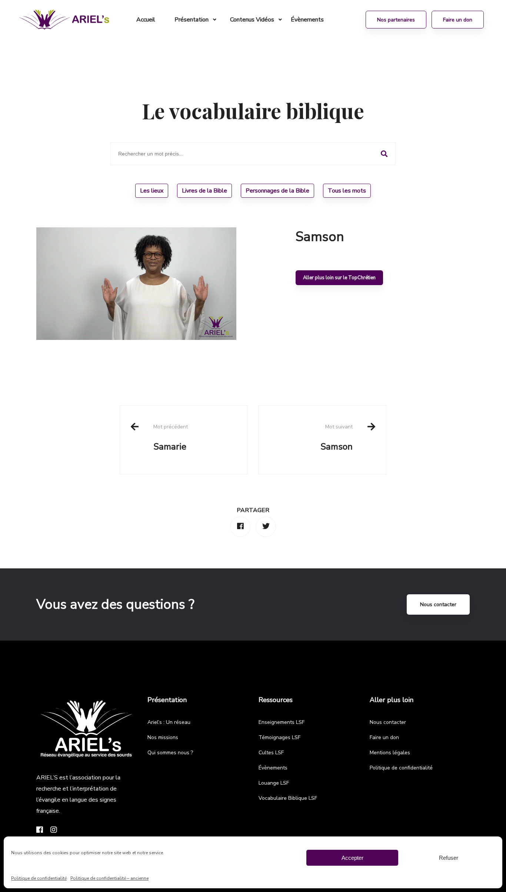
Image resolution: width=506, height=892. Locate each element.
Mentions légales (390, 752)
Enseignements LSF (281, 722)
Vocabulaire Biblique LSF (288, 798)
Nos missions (162, 737)
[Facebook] (240, 527)
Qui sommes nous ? (170, 752)
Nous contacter (438, 604)
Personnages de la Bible (277, 191)
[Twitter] (266, 527)
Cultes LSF (271, 752)
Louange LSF (274, 782)
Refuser (448, 858)
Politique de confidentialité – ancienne (109, 878)
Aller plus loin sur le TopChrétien (339, 277)
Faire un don (384, 737)
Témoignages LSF (279, 737)
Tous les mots (347, 191)
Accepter (352, 858)
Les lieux (151, 191)
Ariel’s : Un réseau (168, 722)
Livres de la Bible (204, 191)
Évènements (273, 767)
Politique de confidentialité (39, 878)
